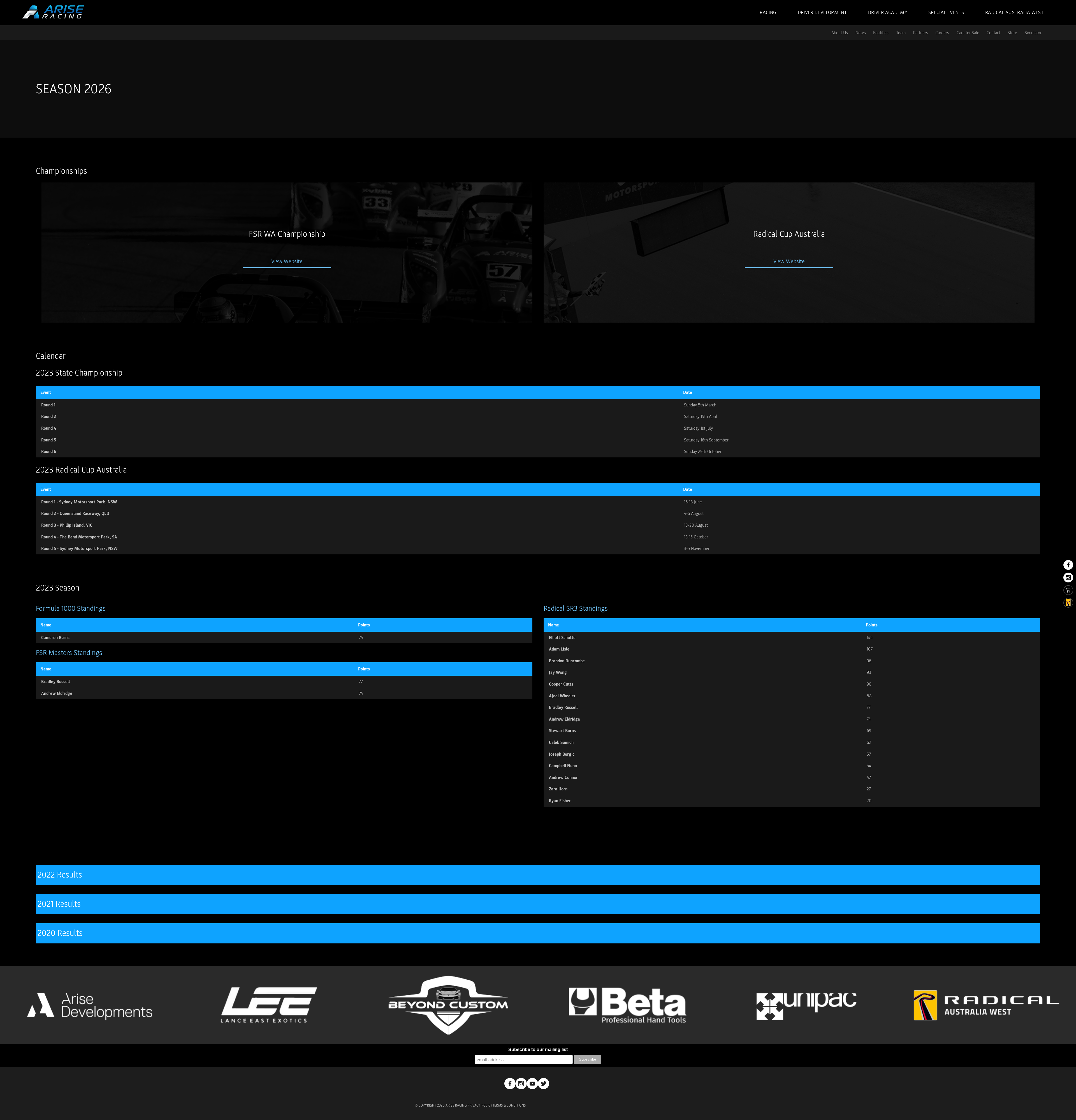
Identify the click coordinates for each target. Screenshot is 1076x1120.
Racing (768, 12)
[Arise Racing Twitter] (543, 1083)
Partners (920, 33)
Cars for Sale (968, 33)
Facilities (881, 33)
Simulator (1033, 33)
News (860, 33)
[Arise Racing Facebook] (510, 1083)
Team (901, 33)
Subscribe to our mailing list (538, 1049)
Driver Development (822, 12)
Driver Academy (887, 12)
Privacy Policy (479, 1105)
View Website (287, 261)
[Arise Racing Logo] (53, 11)
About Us (839, 33)
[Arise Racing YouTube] (532, 1083)
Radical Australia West (1014, 12)
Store (1012, 33)
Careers (942, 33)
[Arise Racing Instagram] (521, 1083)
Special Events (946, 12)
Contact (993, 33)
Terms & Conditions (509, 1105)
